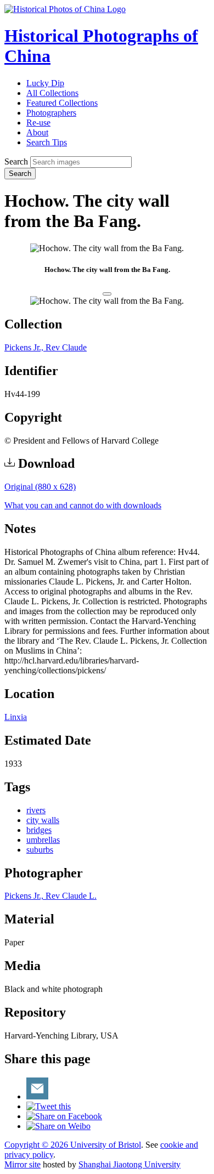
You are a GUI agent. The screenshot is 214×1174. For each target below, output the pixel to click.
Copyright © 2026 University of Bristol (72, 1144)
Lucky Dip (45, 83)
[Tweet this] (48, 1106)
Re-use (38, 122)
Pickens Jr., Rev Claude (45, 347)
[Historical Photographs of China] (65, 9)
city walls (42, 820)
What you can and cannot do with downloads (82, 505)
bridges (39, 830)
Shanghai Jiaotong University (129, 1164)
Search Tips (46, 142)
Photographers (51, 112)
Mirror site (22, 1164)
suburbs (39, 849)
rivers (36, 810)
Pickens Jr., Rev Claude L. (50, 895)
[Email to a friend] (37, 1096)
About (37, 132)
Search (16, 161)
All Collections (52, 93)
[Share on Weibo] (58, 1126)
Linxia (15, 717)
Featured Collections (62, 102)
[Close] (107, 294)
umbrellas (43, 839)
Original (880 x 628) (40, 486)
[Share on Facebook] (64, 1116)
